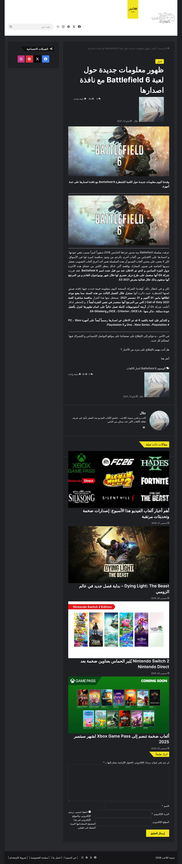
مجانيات (118, 8)
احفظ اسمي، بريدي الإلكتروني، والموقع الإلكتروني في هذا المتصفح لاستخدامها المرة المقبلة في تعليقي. (82, 820)
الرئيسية (162, 48)
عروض (78, 8)
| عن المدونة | (71, 857)
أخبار (131, 8)
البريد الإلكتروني (160, 814)
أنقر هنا (165, 358)
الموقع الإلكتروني (160, 821)
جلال (136, 121)
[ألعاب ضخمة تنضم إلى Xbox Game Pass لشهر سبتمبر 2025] (118, 704)
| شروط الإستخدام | (18, 857)
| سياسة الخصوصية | (39, 857)
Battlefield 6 (148, 368)
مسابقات (65, 8)
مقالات (106, 8)
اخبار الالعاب (133, 368)
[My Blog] (163, 18)
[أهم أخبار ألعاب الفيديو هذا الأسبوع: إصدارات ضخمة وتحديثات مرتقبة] (118, 479)
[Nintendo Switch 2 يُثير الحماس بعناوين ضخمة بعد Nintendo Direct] (118, 629)
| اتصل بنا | (56, 857)
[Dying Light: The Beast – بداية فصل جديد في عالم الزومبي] (118, 554)
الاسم (165, 806)
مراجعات (92, 8)
